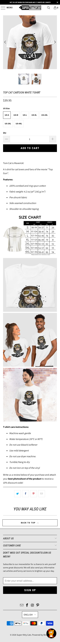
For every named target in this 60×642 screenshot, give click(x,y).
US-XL (34, 115)
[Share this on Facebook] (25, 493)
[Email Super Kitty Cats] (22, 605)
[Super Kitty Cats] (30, 8)
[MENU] (1, 8)
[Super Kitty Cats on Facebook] (27, 605)
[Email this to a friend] (41, 493)
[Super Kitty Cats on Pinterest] (38, 605)
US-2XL (44, 115)
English (28, 614)
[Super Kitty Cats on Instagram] (32, 605)
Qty (4, 132)
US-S (7, 115)
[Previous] (5, 42)
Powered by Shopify (41, 634)
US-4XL (19, 123)
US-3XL (8, 123)
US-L (25, 115)
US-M (16, 115)
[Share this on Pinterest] (33, 493)
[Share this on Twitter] (17, 493)
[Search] (49, 8)
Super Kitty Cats (24, 634)
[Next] (54, 42)
